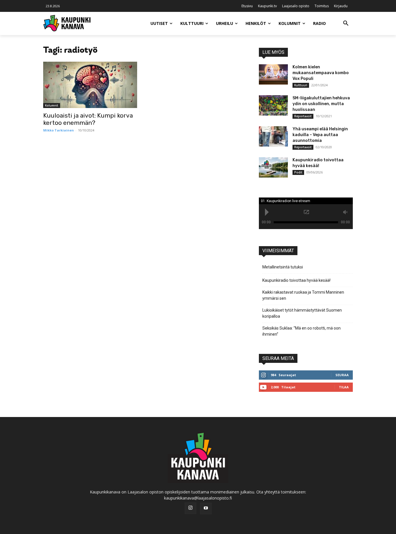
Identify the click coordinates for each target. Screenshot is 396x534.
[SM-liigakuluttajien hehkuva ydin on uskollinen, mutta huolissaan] (273, 105)
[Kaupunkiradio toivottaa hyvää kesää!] (273, 167)
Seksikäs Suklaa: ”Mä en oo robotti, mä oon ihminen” (301, 331)
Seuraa (342, 375)
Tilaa (344, 387)
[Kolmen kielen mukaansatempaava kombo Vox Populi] (273, 74)
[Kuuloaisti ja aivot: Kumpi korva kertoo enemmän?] (90, 85)
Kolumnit (51, 105)
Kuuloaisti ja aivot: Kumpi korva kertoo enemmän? (88, 119)
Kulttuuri (300, 85)
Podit (298, 172)
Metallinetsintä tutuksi (282, 267)
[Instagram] (190, 508)
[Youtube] (206, 508)
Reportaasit (303, 116)
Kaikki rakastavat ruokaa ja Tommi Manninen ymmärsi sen (303, 295)
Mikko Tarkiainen (58, 130)
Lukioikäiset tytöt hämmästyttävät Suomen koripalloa (302, 313)
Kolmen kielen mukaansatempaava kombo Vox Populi (321, 73)
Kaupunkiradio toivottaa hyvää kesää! (296, 280)
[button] (346, 23)
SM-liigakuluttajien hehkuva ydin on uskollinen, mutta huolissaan (321, 104)
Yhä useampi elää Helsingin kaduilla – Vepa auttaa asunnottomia (320, 135)
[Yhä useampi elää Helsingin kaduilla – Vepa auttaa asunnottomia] (273, 136)
